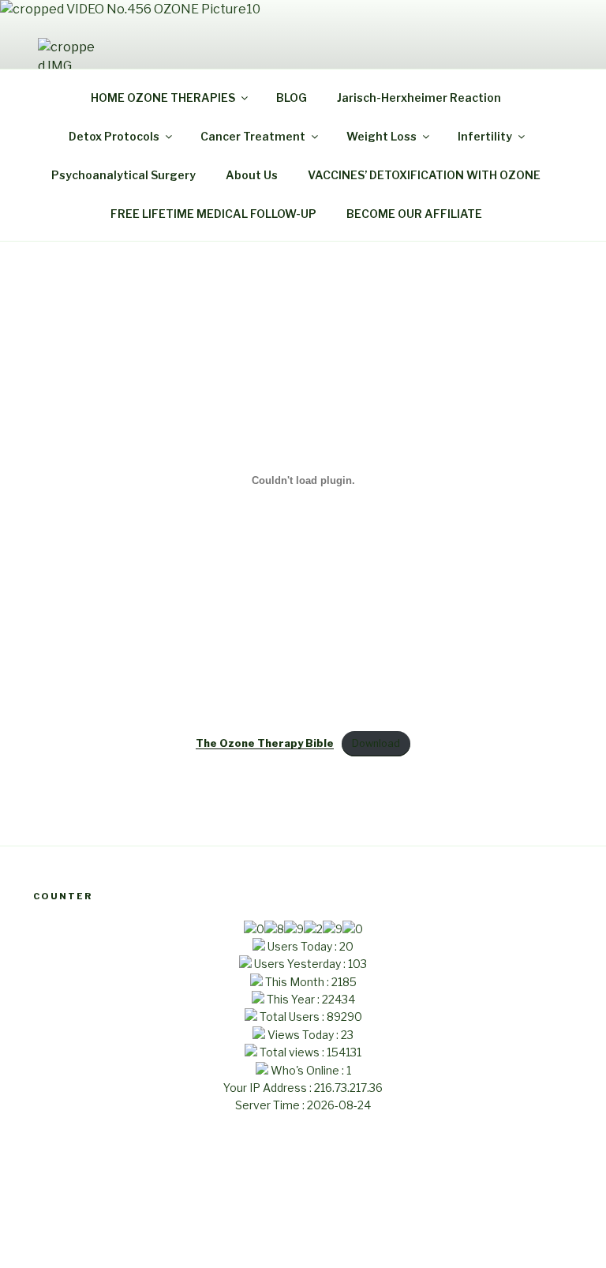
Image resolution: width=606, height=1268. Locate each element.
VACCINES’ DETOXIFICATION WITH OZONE (424, 175)
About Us (252, 175)
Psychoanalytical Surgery (123, 175)
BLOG (291, 97)
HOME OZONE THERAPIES (163, 97)
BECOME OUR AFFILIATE (414, 213)
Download (376, 743)
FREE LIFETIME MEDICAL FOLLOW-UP (213, 213)
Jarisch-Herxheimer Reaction (419, 97)
